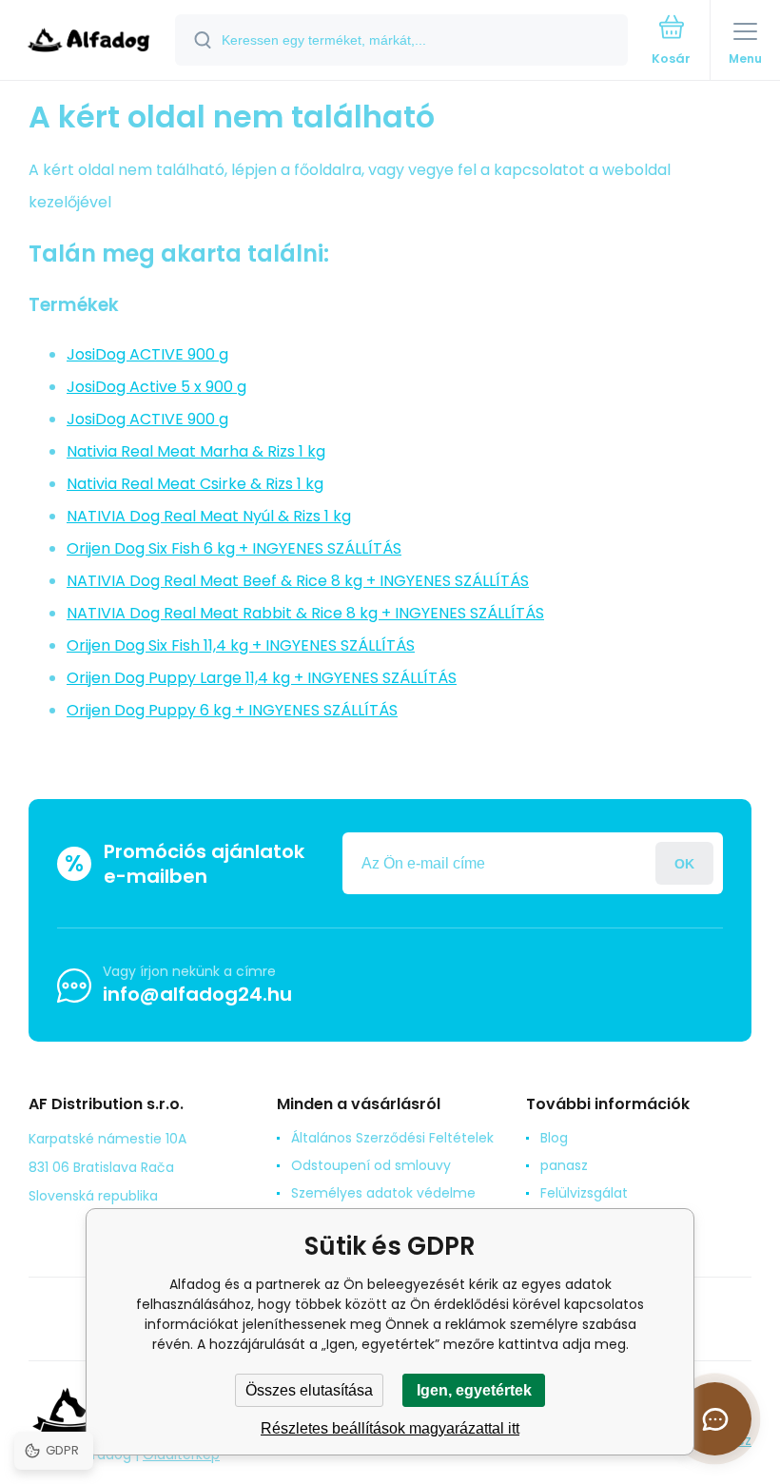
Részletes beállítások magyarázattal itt (390, 1428)
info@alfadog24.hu (197, 994)
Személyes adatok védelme (383, 1192)
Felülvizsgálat (584, 1192)
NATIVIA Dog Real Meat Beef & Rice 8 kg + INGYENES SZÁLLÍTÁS (298, 581)
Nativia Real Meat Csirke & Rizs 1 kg (195, 484)
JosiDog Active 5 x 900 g (156, 387)
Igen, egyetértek (474, 1390)
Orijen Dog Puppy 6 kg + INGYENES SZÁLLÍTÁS (232, 710)
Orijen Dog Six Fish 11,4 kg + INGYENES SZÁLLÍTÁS (241, 645)
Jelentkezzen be (684, 863)
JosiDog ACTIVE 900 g (147, 354)
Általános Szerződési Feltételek (392, 1137)
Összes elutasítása (309, 1390)
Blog (554, 1137)
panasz (564, 1165)
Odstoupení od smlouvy (371, 1165)
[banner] (88, 41)
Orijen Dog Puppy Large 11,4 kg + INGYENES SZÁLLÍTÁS (262, 678)
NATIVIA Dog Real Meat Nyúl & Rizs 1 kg (209, 516)
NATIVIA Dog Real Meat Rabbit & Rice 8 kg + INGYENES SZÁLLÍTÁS (305, 613)
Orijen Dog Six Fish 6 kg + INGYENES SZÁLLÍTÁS (234, 548)
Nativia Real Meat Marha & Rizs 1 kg (196, 451)
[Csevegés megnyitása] (714, 1418)
